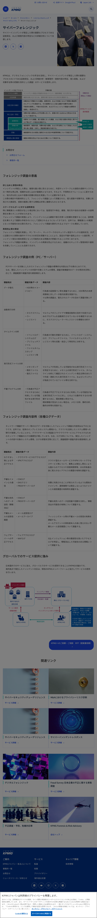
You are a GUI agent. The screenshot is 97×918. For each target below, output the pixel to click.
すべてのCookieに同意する (41, 913)
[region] (48, 905)
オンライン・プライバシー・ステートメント (47, 909)
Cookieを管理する (21, 913)
